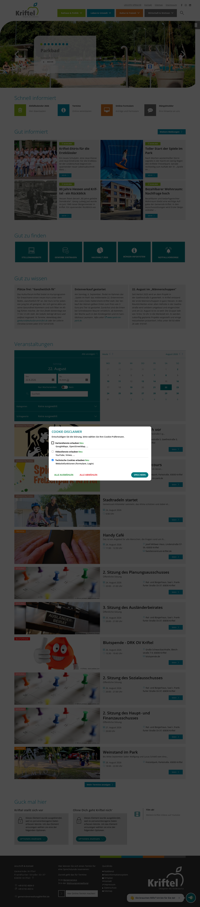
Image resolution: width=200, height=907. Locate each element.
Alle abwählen (88, 474)
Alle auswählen (63, 474)
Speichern (140, 474)
